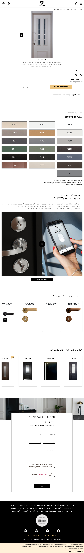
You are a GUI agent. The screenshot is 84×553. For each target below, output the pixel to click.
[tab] (76, 94)
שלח (42, 486)
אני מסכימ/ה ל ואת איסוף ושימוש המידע (41, 476)
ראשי (81, 9)
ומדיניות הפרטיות (41, 476)
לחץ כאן (30, 536)
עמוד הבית (70, 505)
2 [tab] (42, 60)
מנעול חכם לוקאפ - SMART (49, 505)
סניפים (47, 508)
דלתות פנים (68, 508)
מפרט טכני (66, 95)
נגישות (41, 508)
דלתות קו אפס (16, 511)
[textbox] (35, 442)
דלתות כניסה (74, 9)
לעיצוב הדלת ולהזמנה (61, 87)
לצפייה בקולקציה (42, 279)
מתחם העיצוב (35, 505)
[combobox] (35, 442)
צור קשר (60, 511)
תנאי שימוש (46, 476)
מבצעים (62, 505)
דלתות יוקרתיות (57, 508)
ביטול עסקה (27, 511)
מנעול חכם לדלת (50, 511)
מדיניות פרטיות (23, 508)
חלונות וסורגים (65, 9)
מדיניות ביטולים (38, 511)
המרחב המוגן (24, 505)
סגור (70, 551)
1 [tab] (45, 60)
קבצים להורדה (57, 95)
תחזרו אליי (25, 87)
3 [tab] (39, 60)
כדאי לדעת (76, 95)
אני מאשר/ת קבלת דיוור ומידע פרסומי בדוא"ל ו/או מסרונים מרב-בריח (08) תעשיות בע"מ (41, 467)
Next (21, 35)
